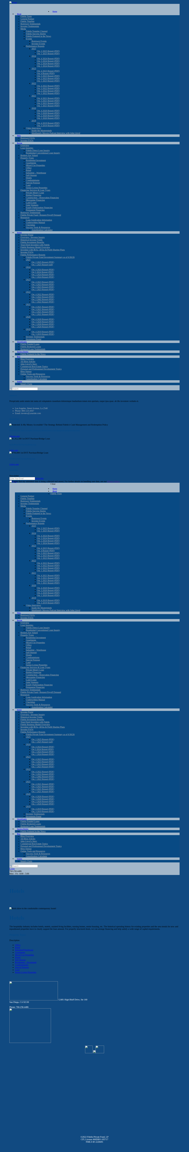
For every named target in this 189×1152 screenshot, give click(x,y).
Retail (17, 947)
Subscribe (39, 478)
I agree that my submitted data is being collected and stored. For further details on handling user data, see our (66, 481)
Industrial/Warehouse (24, 950)
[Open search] (10, 389)
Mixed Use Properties (24, 955)
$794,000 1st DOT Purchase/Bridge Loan (22, 458)
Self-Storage (20, 960)
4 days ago (14, 464)
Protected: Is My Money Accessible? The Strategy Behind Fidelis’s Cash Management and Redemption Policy (44, 430)
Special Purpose (22, 967)
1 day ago (13, 450)
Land (17, 970)
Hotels (18, 957)
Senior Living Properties (25, 972)
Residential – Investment (25, 962)
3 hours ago (14, 436)
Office (17, 945)
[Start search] (10, 866)
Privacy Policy (113, 481)
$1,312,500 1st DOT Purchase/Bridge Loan (22, 444)
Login (12, 869)
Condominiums (21, 965)
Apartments (20, 952)
